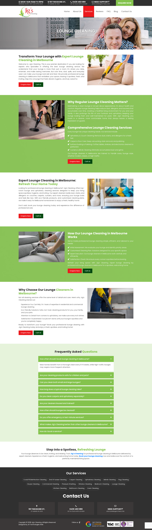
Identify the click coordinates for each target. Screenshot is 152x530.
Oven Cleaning (93, 488)
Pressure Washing (69, 484)
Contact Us (126, 11)
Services (89, 11)
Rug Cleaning (123, 480)
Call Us (38, 84)
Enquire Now (124, 3)
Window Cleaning (85, 484)
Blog (116, 11)
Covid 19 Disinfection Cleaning (34, 480)
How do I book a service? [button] (51, 431)
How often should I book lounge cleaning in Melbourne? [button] (64, 359)
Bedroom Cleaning (102, 484)
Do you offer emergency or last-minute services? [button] (62, 417)
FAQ (108, 11)
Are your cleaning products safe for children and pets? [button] (64, 375)
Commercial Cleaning (50, 484)
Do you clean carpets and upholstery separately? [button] (62, 396)
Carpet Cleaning (75, 480)
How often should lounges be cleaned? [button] (57, 410)
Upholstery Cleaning (93, 480)
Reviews (99, 11)
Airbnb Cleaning (110, 480)
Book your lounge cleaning (91, 456)
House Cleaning (33, 484)
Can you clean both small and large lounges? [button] (60, 382)
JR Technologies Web (35, 525)
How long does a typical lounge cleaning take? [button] (61, 389)
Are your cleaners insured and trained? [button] (57, 403)
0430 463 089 (79, 2)
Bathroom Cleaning (76, 488)
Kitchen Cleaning (59, 488)
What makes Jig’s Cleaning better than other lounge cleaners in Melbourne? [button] (74, 424)
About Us (77, 11)
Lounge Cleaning (118, 484)
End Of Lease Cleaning (57, 480)
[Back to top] (148, 526)
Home (67, 11)
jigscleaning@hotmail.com (101, 4)
